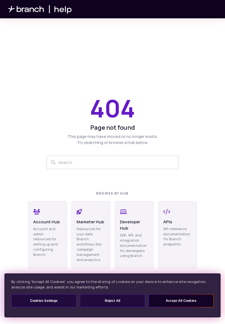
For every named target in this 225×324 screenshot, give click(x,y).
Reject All (112, 301)
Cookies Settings (44, 301)
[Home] (40, 9)
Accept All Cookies (181, 301)
